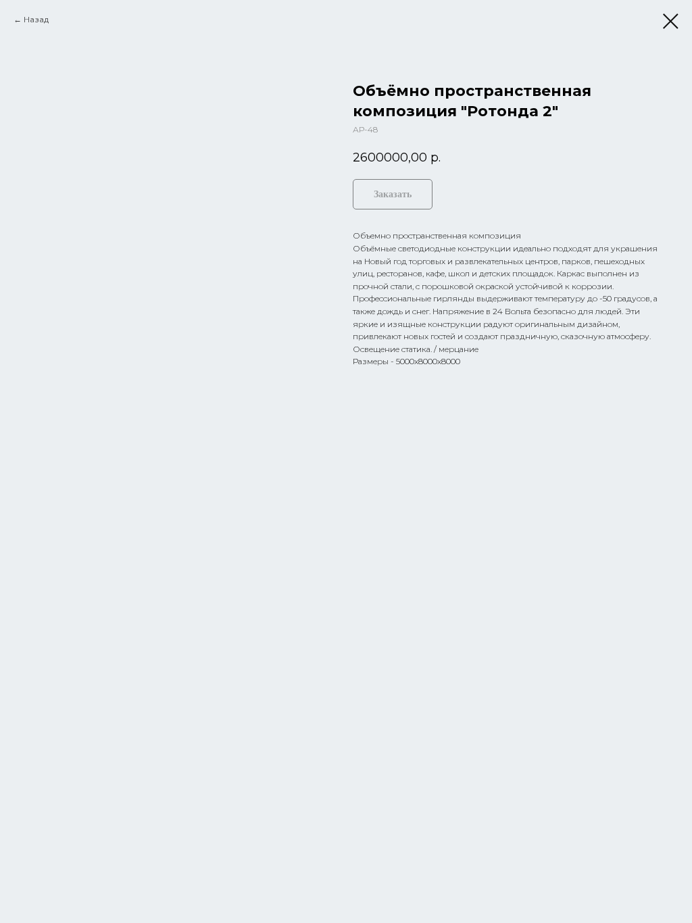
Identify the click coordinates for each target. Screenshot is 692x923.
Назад (36, 19)
